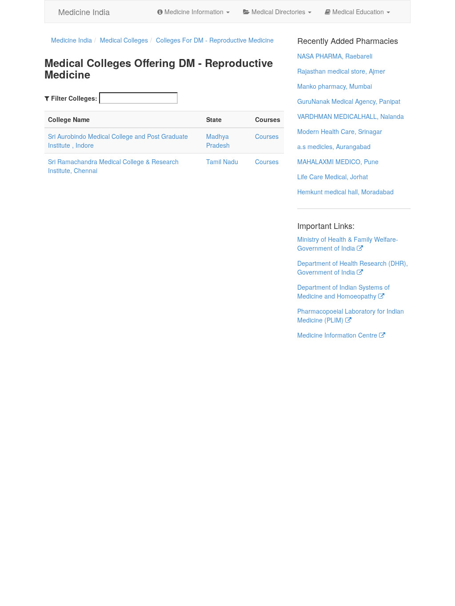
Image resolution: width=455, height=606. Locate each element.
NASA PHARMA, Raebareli (334, 55)
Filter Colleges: (74, 98)
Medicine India (84, 11)
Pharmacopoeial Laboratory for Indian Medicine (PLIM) (350, 315)
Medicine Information (194, 11)
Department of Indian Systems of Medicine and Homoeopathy (343, 291)
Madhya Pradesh (218, 141)
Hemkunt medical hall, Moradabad (345, 191)
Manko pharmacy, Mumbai (334, 86)
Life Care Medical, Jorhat (332, 176)
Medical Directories (278, 11)
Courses (267, 136)
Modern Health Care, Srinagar (339, 131)
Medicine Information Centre (338, 335)
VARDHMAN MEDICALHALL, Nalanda (350, 116)
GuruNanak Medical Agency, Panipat (348, 101)
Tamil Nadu (222, 161)
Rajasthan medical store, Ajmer (341, 71)
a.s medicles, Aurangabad (334, 146)
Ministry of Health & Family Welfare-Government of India (347, 243)
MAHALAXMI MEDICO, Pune (338, 161)
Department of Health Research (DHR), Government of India (352, 267)
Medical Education (358, 11)
